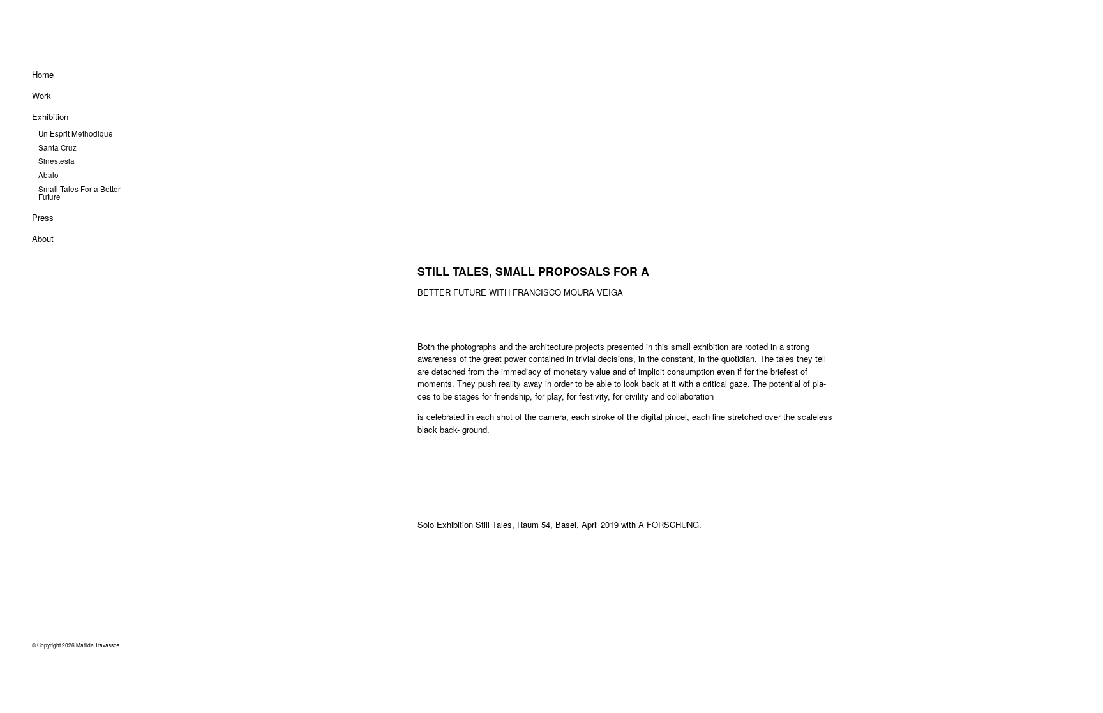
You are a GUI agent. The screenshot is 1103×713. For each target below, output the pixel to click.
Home (43, 74)
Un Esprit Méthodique (75, 133)
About (43, 238)
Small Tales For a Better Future (79, 193)
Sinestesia (56, 161)
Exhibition (50, 116)
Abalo (48, 175)
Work (41, 95)
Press (43, 217)
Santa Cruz (57, 147)
